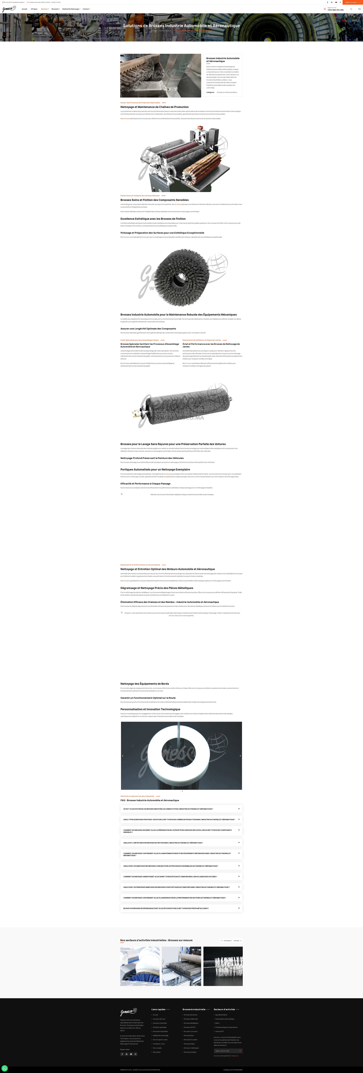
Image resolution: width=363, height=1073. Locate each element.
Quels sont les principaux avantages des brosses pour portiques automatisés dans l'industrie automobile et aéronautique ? (176, 887)
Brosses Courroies (190, 1031)
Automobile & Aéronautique (224, 1019)
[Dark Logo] (9, 9)
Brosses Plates (189, 1044)
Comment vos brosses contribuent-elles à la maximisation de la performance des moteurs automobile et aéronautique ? (174, 898)
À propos (34, 9)
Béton (217, 1023)
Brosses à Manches (191, 1019)
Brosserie (55, 9)
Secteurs (44, 9)
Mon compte (157, 1048)
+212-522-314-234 (336, 10)
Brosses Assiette (190, 1052)
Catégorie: (210, 92)
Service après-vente (160, 1040)
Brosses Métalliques (191, 1023)
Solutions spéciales (160, 1027)
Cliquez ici (235, 1056)
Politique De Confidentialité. (233, 1070)
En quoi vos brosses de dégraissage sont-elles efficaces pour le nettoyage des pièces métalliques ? (166, 908)
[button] (359, 9)
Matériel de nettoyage (70, 9)
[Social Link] (328, 2)
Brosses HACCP (189, 1027)
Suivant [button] (236, 941)
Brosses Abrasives (190, 1015)
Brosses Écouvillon (190, 1040)
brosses (127, 118)
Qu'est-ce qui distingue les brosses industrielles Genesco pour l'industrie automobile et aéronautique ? (168, 809)
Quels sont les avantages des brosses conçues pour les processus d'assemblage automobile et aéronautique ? (170, 866)
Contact (86, 9)
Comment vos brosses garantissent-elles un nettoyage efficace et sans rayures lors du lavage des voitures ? (170, 877)
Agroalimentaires (221, 1015)
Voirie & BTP (219, 1031)
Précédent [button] (227, 941)
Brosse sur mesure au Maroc (227, 92)
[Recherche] (351, 9)
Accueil (24, 9)
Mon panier (157, 1052)
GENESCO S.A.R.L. (126, 1070)
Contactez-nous (159, 1044)
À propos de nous (159, 1019)
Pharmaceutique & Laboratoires (226, 1027)
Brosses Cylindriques (191, 1048)
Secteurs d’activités (160, 1023)
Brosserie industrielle (160, 1031)
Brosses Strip (189, 1035)
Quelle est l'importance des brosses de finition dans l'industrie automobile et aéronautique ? (163, 843)
